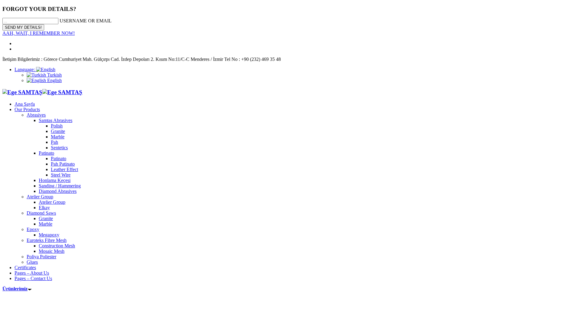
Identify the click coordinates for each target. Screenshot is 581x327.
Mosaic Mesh (51, 251)
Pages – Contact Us (33, 278)
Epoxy (33, 229)
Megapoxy (49, 234)
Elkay (44, 207)
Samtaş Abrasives (55, 120)
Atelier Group (40, 196)
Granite (58, 131)
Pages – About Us (32, 273)
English (54, 80)
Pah (54, 142)
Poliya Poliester (41, 256)
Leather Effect (64, 169)
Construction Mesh (57, 245)
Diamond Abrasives (58, 191)
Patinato (46, 153)
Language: (25, 69)
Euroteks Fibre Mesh (47, 240)
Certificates (25, 267)
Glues (32, 262)
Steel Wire (61, 174)
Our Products (27, 109)
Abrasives (36, 114)
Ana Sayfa (25, 104)
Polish (57, 125)
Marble (57, 136)
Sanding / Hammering (60, 185)
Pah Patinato (63, 164)
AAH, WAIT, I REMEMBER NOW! (38, 33)
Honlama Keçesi (55, 180)
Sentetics (59, 147)
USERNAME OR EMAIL (86, 20)
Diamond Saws (41, 213)
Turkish (54, 75)
